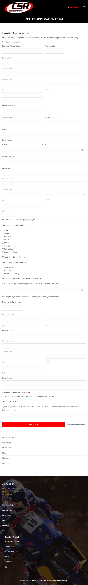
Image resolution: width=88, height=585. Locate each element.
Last (46, 325)
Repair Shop (8, 249)
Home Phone (7, 378)
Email (4, 129)
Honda (6, 233)
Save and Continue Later (76, 424)
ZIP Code (5, 101)
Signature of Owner (10, 401)
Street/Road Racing (11, 274)
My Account (6, 448)
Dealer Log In (7, 443)
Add (82, 150)
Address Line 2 (8, 79)
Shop (4, 453)
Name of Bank (8, 156)
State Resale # (8, 117)
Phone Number (51, 46)
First (4, 325)
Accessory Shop (10, 252)
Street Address (8, 69)
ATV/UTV (7, 270)
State (47, 89)
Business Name (8, 106)
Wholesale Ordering (9, 437)
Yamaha (7, 243)
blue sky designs (62, 581)
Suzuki (6, 240)
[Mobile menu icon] (84, 7)
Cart (3, 463)
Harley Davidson (10, 246)
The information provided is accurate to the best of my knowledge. (29, 397)
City (3, 90)
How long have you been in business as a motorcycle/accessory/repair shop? (30, 297)
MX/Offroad (8, 267)
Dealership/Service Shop (11, 46)
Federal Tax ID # (51, 117)
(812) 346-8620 (75, 7)
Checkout (5, 458)
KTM (6, 230)
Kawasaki (7, 237)
